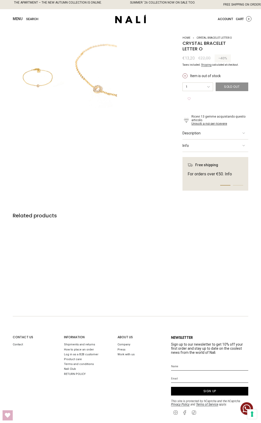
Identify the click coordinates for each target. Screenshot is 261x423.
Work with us (126, 354)
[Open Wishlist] (8, 415)
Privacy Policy (180, 404)
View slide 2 (238, 185)
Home (186, 37)
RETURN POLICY (75, 374)
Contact (18, 344)
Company (124, 344)
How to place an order (79, 349)
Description (191, 133)
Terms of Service (207, 404)
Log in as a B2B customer (81, 354)
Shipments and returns (79, 344)
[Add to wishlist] (189, 99)
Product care (73, 359)
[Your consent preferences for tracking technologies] (252, 414)
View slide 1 (225, 185)
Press (121, 349)
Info (185, 146)
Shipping (206, 64)
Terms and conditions (79, 364)
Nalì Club (70, 369)
